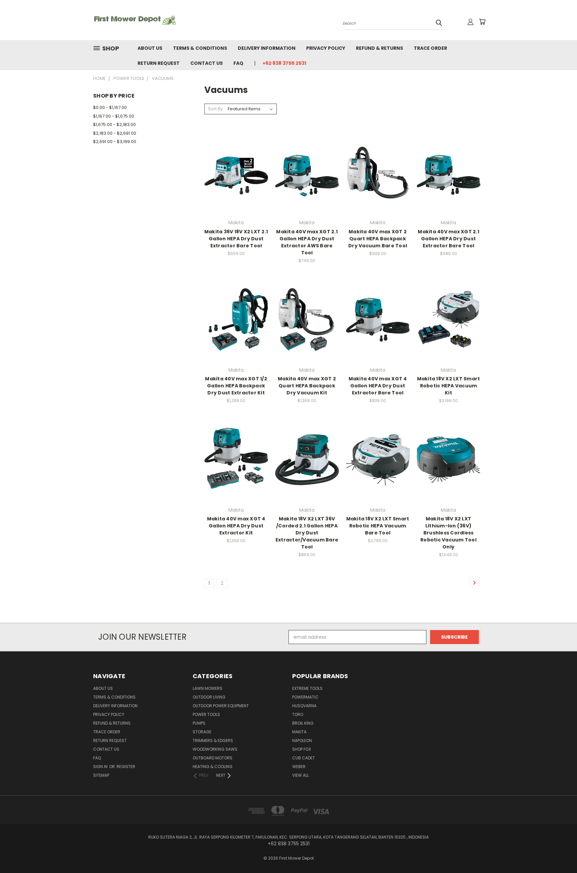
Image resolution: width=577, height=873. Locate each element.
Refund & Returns (379, 48)
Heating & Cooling (212, 766)
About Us (150, 48)
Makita (299, 732)
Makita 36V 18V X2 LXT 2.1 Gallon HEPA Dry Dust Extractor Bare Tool (236, 238)
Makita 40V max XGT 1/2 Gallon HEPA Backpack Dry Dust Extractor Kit (236, 385)
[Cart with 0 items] (482, 21)
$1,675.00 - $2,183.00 (114, 124)
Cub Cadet (303, 758)
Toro (297, 714)
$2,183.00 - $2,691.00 (114, 133)
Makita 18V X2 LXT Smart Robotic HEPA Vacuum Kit (448, 385)
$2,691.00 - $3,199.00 (114, 141)
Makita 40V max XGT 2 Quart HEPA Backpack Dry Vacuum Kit (307, 385)
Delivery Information (267, 48)
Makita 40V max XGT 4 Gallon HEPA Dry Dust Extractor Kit (236, 525)
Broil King (303, 723)
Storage (202, 732)
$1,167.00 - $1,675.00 (113, 116)
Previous (559, 852)
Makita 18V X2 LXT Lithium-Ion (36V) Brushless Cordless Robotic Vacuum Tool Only (448, 532)
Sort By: (216, 109)
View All (300, 775)
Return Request (159, 63)
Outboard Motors (212, 758)
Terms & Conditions (200, 48)
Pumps (199, 723)
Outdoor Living (209, 697)
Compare (234, 172)
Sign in (101, 766)
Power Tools (206, 714)
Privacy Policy (325, 48)
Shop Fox (301, 749)
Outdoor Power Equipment (221, 706)
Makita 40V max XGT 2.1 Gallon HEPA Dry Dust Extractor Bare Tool (448, 238)
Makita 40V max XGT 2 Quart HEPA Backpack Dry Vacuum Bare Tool (377, 238)
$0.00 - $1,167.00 (110, 107)
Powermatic (305, 697)
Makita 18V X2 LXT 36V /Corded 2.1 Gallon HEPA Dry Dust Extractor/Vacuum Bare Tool (306, 532)
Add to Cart (236, 184)
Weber (299, 766)
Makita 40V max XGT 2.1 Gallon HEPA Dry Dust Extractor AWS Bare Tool (307, 242)
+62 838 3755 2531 (284, 63)
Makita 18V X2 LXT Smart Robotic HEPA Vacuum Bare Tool (377, 525)
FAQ (238, 63)
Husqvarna (304, 706)
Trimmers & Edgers (213, 740)
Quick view (236, 159)
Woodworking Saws (215, 749)
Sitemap (101, 775)
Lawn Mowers (207, 688)
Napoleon (302, 740)
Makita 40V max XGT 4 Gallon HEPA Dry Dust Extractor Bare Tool (378, 385)
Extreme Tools (307, 688)
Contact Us (206, 63)
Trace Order (430, 48)
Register (126, 766)
